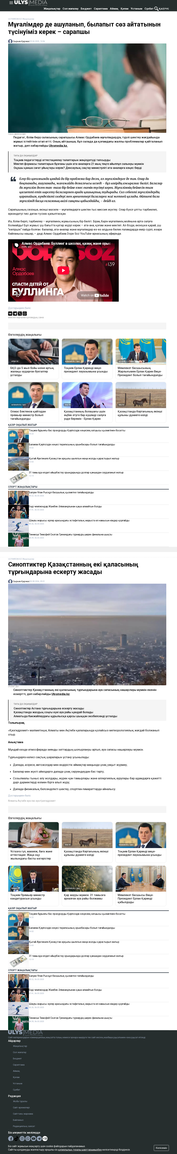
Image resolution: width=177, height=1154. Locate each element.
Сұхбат (149, 8)
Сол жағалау (70, 8)
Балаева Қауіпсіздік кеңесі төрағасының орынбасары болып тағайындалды (72, 444)
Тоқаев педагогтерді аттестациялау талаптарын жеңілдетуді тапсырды (62, 160)
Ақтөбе (22, 800)
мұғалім (21, 317)
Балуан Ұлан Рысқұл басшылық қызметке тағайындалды (61, 492)
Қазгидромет (48, 800)
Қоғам (124, 8)
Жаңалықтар (52, 8)
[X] (20, 313)
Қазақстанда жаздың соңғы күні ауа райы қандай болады (53, 712)
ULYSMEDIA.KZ (15, 19)
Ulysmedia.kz (61, 694)
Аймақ (114, 8)
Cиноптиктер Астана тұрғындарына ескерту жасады (49, 708)
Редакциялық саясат (24, 1126)
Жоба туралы (20, 1101)
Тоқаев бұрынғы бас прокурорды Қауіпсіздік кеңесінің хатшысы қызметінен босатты (77, 430)
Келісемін (161, 1148)
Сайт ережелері (21, 1107)
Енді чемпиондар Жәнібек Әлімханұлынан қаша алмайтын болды (65, 506)
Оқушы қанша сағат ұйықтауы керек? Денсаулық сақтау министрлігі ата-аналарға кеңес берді (78, 168)
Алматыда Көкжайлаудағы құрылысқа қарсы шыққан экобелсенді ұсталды (65, 716)
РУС (166, 8)
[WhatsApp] (25, 313)
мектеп (12, 317)
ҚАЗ (161, 8)
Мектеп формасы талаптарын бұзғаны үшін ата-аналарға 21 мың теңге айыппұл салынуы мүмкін (79, 164)
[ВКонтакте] (10, 313)
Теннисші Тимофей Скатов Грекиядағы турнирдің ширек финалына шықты (70, 534)
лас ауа (35, 800)
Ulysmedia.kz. (58, 145)
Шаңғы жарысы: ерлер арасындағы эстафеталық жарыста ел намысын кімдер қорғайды (79, 520)
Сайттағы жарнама (23, 1113)
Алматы (12, 800)
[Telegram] (15, 313)
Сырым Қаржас (21, 41)
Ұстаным (136, 8)
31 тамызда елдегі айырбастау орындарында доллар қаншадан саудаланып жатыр (76, 472)
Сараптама (101, 8)
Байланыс (18, 1120)
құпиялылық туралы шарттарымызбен (80, 1149)
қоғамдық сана (35, 317)
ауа (29, 800)
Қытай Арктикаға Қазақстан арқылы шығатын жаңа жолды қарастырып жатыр (74, 458)
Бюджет (86, 8)
